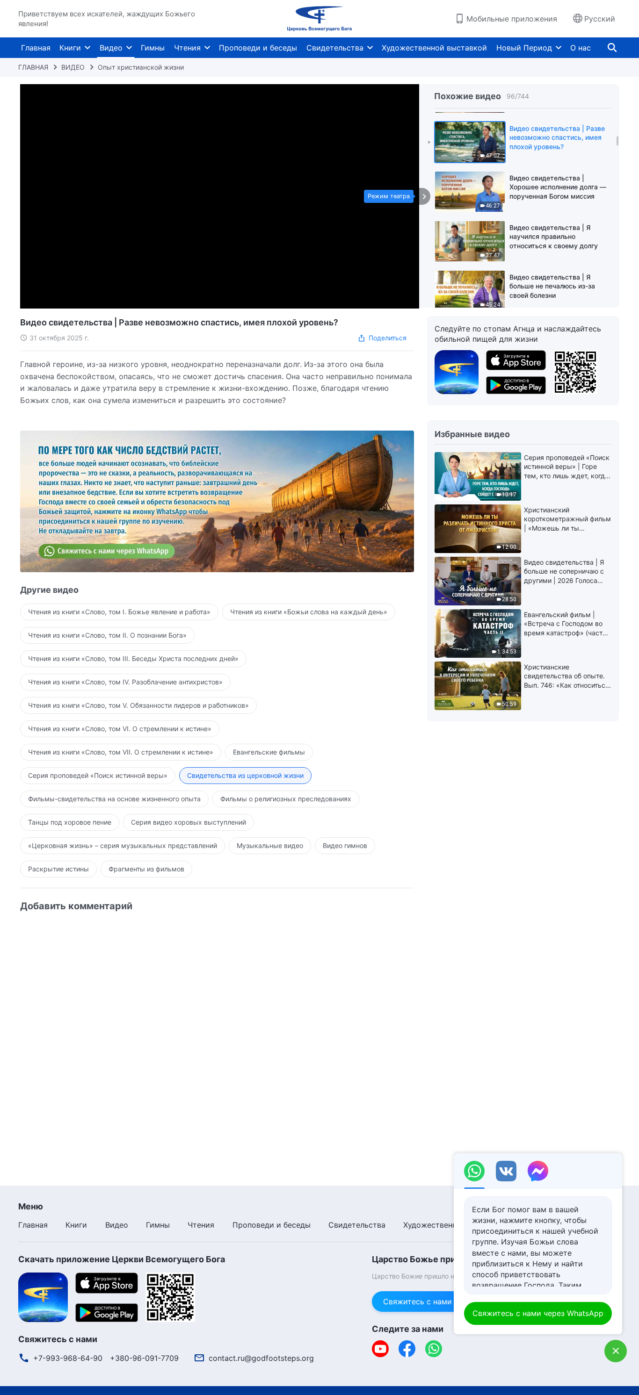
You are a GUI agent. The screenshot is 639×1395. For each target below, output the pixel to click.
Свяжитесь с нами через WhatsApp (448, 1301)
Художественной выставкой (434, 47)
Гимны (153, 47)
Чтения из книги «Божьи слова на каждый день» (308, 612)
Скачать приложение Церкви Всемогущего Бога (121, 1259)
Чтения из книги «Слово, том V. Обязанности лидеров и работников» (138, 705)
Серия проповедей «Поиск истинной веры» (97, 775)
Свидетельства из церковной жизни (245, 775)
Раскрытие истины (58, 869)
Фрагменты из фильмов (146, 869)
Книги (70, 47)
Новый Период (524, 47)
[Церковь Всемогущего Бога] (319, 18)
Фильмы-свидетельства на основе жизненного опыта (114, 799)
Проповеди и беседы (258, 47)
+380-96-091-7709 (144, 1358)
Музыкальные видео (270, 845)
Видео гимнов (345, 845)
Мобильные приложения (511, 18)
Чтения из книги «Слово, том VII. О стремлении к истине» (120, 752)
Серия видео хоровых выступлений (188, 822)
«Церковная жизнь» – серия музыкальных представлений (122, 845)
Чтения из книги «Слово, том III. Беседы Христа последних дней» (133, 658)
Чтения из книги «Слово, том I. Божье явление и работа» (119, 612)
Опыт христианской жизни (141, 67)
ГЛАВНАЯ (33, 67)
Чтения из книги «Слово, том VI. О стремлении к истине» (119, 729)
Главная (36, 47)
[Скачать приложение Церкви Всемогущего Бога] (457, 371)
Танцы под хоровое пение (69, 822)
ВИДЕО (73, 67)
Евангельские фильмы (269, 752)
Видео (111, 47)
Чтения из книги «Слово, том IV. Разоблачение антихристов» (125, 682)
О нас (580, 47)
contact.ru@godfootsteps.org (261, 1358)
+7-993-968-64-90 (67, 1358)
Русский (599, 18)
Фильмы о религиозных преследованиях (285, 799)
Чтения (187, 47)
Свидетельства (334, 47)
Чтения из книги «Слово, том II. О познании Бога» (107, 635)
